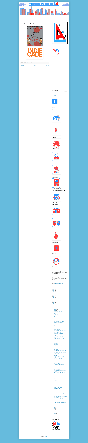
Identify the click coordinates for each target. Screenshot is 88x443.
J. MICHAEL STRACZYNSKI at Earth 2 (59, 338)
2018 (54, 297)
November (55, 309)
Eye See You (55, 342)
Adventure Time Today (57, 365)
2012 (54, 304)
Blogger (46, 436)
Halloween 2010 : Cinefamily (58, 387)
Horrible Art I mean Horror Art (58, 345)
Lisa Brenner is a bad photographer (59, 364)
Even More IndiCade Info (57, 389)
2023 (54, 291)
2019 (54, 296)
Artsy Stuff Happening (57, 329)
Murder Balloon (56, 348)
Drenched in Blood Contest (57, 320)
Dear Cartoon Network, (57, 363)
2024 (54, 290)
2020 (54, 295)
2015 (54, 301)
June (54, 407)
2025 (54, 289)
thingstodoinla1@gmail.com (59, 283)
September (55, 403)
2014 (54, 302)
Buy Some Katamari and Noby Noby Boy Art (60, 402)
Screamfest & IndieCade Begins (58, 373)
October (55, 310)
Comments (54, 109)
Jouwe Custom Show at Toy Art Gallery (59, 398)
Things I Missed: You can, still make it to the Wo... (60, 395)
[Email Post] (31, 62)
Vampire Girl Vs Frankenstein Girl (58, 322)
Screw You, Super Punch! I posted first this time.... (60, 396)
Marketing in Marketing (57, 339)
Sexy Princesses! (56, 349)
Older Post (47, 65)
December (55, 308)
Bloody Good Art (56, 344)
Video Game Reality (56, 362)
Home (35, 65)
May (54, 408)
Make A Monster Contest (57, 369)
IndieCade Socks (56, 343)
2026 (54, 288)
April (54, 409)
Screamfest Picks (56, 401)
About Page (54, 95)
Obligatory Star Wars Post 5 (57, 332)
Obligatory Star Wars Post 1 (57, 397)
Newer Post (22, 65)
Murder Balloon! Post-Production (58, 333)
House (55, 323)
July (54, 406)
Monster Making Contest (57, 388)
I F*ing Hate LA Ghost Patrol (57, 381)
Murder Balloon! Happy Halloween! (58, 311)
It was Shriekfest (56, 368)
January (55, 413)
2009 (54, 414)
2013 (54, 303)
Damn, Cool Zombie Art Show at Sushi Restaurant (60, 352)
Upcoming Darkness (56, 353)
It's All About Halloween (57, 314)
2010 (54, 307)
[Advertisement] (39, 17)
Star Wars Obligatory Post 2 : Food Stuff (59, 372)
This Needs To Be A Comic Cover (58, 358)
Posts (54, 107)
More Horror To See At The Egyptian (59, 321)
